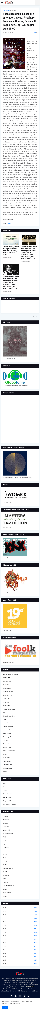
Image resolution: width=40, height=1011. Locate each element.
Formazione (6, 705)
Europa (5, 790)
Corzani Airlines (7, 695)
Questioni (6, 744)
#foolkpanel (6, 678)
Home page (6, 10)
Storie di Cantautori (9, 751)
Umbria (5, 889)
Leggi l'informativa (14, 1003)
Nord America (7, 797)
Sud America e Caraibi (9, 804)
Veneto (5, 896)
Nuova (4, 317)
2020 (20, 942)
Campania (6, 826)
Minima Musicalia (8, 726)
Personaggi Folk (8, 737)
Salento (5, 872)
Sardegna (6, 875)
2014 (20, 922)
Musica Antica (7, 730)
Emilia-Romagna (8, 833)
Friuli (4, 837)
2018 (20, 935)
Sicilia (4, 878)
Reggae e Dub (7, 747)
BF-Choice (6, 685)
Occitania (6, 858)
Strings (5, 754)
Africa (5, 783)
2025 (20, 960)
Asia (4, 787)
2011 (20, 911)
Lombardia (6, 847)
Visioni (5, 771)
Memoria (5, 723)
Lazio (4, 840)
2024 (20, 956)
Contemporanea (8, 691)
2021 (20, 946)
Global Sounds (7, 794)
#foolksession (7, 681)
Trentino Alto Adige (8, 885)
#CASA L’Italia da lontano (10, 674)
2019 (20, 939)
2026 (20, 963)
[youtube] (28, 996)
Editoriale (6, 702)
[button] (2, 2)
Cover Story (6, 698)
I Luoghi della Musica (9, 709)
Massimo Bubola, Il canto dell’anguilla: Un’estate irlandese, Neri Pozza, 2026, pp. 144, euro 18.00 (11, 251)
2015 (20, 925)
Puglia (5, 865)
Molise (5, 854)
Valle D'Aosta (7, 892)
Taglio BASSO (7, 761)
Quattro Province (8, 868)
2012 (20, 915)
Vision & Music (7, 768)
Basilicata (6, 819)
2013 (20, 918)
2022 (20, 949)
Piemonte (6, 861)
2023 (20, 953)
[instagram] (20, 996)
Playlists (5, 740)
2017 (20, 932)
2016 (20, 929)
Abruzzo (5, 816)
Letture (13, 10)
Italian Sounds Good (9, 716)
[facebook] (11, 996)
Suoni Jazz (6, 757)
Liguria (5, 844)
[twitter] (24, 996)
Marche (5, 851)
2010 (20, 908)
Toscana (5, 882)
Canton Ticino (7, 830)
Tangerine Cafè (7, 764)
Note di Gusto (7, 733)
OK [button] (5, 1007)
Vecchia (35, 317)
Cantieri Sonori (7, 688)
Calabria (5, 823)
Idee (4, 712)
